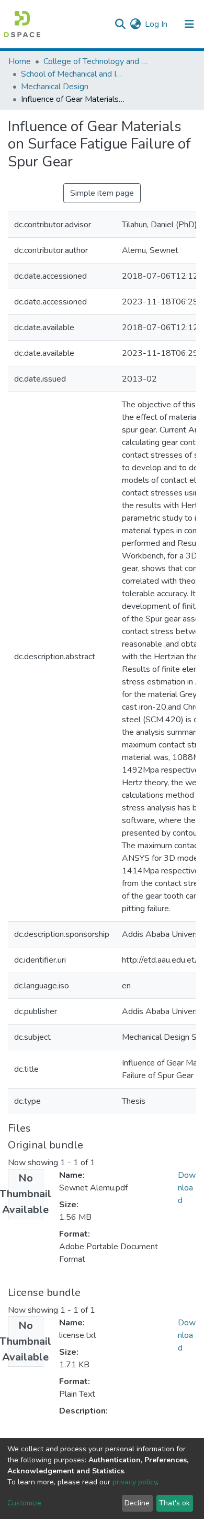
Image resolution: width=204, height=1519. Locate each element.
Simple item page (102, 193)
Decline (137, 1503)
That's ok (174, 1503)
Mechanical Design (54, 86)
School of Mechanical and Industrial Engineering (73, 74)
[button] (135, 24)
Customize (24, 1503)
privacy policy (134, 1482)
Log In (156, 24)
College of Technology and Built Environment (95, 61)
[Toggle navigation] (189, 24)
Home (19, 61)
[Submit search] (120, 24)
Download (187, 1187)
